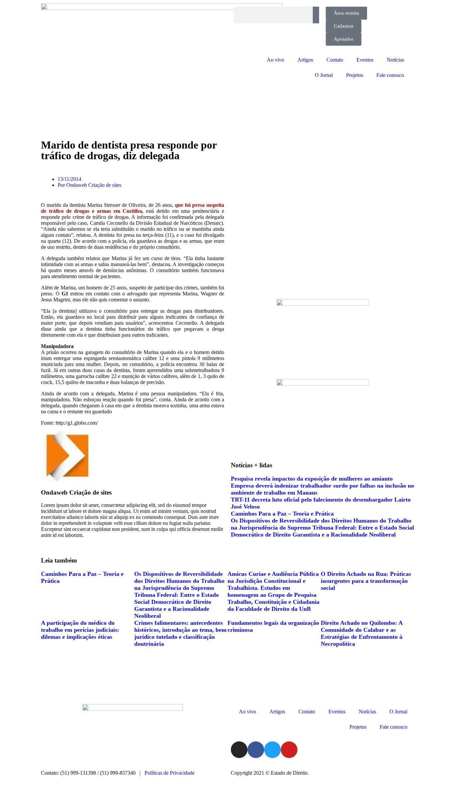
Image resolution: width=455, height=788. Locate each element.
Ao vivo (275, 60)
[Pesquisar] (316, 15)
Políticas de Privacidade (170, 773)
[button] (44, 541)
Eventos (364, 60)
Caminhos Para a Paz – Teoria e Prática (282, 513)
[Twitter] (272, 749)
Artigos (305, 60)
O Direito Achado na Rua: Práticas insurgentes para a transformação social (366, 581)
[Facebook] (255, 749)
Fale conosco (390, 75)
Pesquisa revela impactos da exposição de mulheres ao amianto (312, 478)
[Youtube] (289, 749)
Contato (334, 60)
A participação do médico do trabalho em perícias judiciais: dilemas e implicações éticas (80, 629)
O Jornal (324, 75)
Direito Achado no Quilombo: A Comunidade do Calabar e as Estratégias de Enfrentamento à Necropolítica (361, 633)
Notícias (395, 60)
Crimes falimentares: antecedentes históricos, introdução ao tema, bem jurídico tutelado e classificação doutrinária (180, 633)
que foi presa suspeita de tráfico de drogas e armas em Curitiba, (132, 208)
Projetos (354, 75)
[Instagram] (239, 749)
